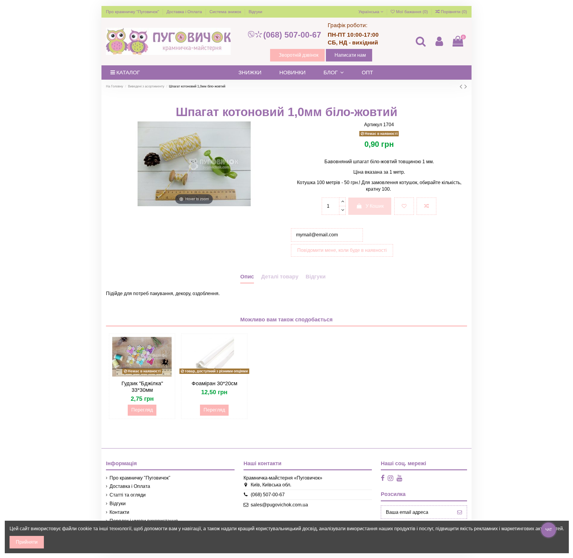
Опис (247, 277)
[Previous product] (462, 86)
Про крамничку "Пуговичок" (133, 11)
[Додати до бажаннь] (404, 206)
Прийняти (27, 542)
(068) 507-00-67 (292, 34)
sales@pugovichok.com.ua (279, 504)
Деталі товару (279, 277)
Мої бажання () (412, 11)
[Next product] (465, 86)
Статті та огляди (128, 494)
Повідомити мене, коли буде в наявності (342, 250)
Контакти (119, 512)
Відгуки (255, 11)
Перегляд (142, 409)
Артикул (373, 124)
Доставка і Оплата (185, 11)
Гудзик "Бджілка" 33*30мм (142, 386)
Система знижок (226, 11)
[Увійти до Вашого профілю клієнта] (439, 41)
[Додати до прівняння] (426, 206)
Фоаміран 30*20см (214, 383)
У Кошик (375, 206)
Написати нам (350, 55)
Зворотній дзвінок (298, 55)
